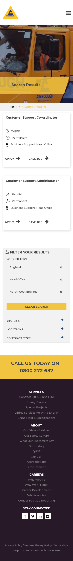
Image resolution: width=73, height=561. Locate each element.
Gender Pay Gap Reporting (36, 500)
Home (12, 107)
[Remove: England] (61, 267)
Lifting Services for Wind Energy (37, 412)
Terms (57, 545)
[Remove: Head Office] (61, 279)
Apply (10, 158)
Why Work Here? (36, 485)
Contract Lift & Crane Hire (36, 397)
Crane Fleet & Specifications (37, 418)
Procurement (37, 467)
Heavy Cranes (36, 402)
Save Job (36, 158)
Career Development (36, 490)
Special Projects (37, 407)
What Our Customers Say (36, 441)
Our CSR (36, 456)
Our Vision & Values (36, 430)
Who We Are (36, 479)
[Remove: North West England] (61, 291)
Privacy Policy (13, 545)
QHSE (37, 451)
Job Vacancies (36, 495)
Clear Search (36, 306)
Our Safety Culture (36, 435)
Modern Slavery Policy (38, 545)
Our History (36, 446)
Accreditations (36, 462)
